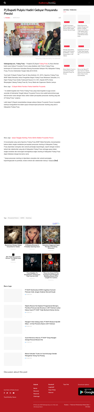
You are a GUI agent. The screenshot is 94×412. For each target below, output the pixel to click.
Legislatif (51, 387)
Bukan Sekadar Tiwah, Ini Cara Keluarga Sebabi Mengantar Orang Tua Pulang (41, 355)
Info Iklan (87, 407)
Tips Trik (66, 384)
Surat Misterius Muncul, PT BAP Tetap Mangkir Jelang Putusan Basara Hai (40, 339)
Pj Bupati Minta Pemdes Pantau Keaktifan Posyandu (28, 86)
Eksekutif (51, 384)
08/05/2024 (16, 18)
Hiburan (50, 392)
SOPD (22, 218)
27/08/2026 (29, 342)
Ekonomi (36, 391)
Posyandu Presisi (13, 218)
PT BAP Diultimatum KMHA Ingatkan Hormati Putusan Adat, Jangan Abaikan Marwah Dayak (40, 291)
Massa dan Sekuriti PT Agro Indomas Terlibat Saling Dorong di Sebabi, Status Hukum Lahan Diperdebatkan (84, 72)
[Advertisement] (32, 123)
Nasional (36, 394)
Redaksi (8, 18)
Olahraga (36, 396)
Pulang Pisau (43, 64)
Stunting (28, 218)
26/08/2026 (29, 358)
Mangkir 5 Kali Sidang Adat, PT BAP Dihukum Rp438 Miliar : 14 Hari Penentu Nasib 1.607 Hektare (42, 323)
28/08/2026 (29, 326)
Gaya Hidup (52, 390)
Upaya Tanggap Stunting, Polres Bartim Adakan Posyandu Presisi (33, 138)
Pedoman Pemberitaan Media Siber (79, 405)
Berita (67, 22)
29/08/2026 (29, 294)
